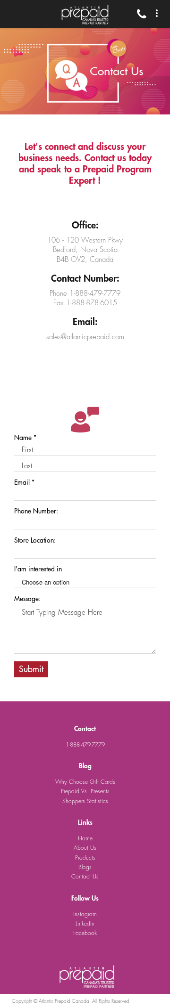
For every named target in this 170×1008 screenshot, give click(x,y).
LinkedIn (85, 924)
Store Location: (35, 540)
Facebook (85, 933)
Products (85, 858)
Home (85, 838)
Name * (25, 437)
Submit (31, 669)
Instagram (85, 914)
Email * (24, 482)
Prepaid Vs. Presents (85, 791)
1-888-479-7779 (85, 745)
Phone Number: (36, 511)
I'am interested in (38, 569)
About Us (85, 848)
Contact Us (85, 876)
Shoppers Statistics (85, 801)
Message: (27, 598)
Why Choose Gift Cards (85, 782)
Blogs (85, 867)
